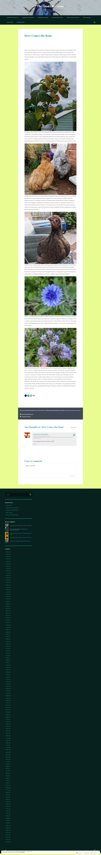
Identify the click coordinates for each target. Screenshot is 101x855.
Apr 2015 (8, 827)
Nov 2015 (8, 811)
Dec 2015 (8, 809)
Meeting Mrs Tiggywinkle (12, 515)
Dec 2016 (8, 785)
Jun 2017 (8, 771)
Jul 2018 (8, 745)
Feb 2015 (8, 832)
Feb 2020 (8, 703)
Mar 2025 (8, 563)
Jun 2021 (8, 665)
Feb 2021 (8, 674)
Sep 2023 (8, 601)
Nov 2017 (8, 759)
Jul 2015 (8, 820)
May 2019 (8, 724)
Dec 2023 (8, 594)
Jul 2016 (8, 794)
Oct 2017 (8, 761)
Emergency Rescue (26, 416)
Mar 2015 (8, 830)
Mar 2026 (8, 552)
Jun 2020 (8, 693)
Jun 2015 (8, 823)
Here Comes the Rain (38, 36)
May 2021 (8, 667)
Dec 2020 (8, 679)
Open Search (94, 22)
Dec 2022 (8, 622)
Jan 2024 (8, 592)
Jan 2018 (8, 757)
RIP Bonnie (9, 505)
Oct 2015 (8, 813)
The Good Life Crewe (50, 6)
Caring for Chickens (28, 17)
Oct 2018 (8, 738)
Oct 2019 (8, 712)
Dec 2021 (8, 651)
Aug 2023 (8, 603)
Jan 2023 (8, 620)
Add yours (73, 427)
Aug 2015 (8, 818)
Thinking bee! (21, 22)
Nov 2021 (8, 653)
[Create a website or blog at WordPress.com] (5, 850)
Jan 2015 (8, 835)
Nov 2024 (8, 570)
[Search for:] (18, 495)
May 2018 (8, 750)
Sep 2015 (8, 816)
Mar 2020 (8, 700)
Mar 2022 (8, 644)
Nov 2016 (8, 787)
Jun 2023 (8, 608)
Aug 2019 (8, 717)
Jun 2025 (8, 556)
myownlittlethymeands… (16, 533)
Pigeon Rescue (28, 537)
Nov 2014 (8, 839)
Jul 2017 (8, 768)
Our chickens (87, 17)
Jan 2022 (8, 648)
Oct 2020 (8, 684)
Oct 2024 (8, 573)
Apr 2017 (8, 776)
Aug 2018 (8, 743)
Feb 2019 (8, 731)
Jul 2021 (8, 662)
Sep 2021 (8, 658)
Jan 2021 (8, 677)
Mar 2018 (8, 754)
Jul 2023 (8, 606)
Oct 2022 (8, 627)
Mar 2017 (8, 778)
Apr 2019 (8, 726)
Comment (72, 475)
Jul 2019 (8, 719)
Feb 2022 (8, 646)
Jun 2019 (8, 721)
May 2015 (8, 825)
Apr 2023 (8, 613)
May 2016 (8, 799)
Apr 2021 (8, 669)
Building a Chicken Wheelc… (25, 525)
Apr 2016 (8, 801)
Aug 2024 (8, 575)
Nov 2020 (8, 681)
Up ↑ (95, 850)
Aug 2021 (8, 660)
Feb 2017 (8, 780)
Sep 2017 (8, 764)
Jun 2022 (8, 636)
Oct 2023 (8, 599)
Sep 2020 (8, 686)
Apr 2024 (8, 585)
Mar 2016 (8, 804)
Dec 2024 (8, 568)
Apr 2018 (8, 752)
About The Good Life (12, 17)
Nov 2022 (8, 625)
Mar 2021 (8, 672)
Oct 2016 (8, 790)
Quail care (10, 22)
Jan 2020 (8, 705)
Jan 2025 (8, 566)
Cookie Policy (23, 852)
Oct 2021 (8, 655)
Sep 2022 (8, 629)
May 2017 (8, 773)
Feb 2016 (8, 806)
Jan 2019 (8, 733)
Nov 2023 (8, 596)
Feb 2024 (8, 589)
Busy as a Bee (9, 512)
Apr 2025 (8, 561)
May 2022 (8, 639)
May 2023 (8, 611)
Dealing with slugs (57, 17)
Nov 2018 (8, 735)
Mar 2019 (8, 728)
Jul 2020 (8, 691)
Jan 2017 (8, 783)
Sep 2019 (8, 714)
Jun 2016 (8, 797)
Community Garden (43, 17)
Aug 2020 (8, 688)
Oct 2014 (8, 842)
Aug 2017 (8, 766)
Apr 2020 (8, 698)
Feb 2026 (8, 554)
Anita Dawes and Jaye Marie (40, 434)
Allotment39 (13, 525)
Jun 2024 (8, 580)
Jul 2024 (8, 578)
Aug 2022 (8, 632)
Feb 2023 (8, 618)
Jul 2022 (8, 634)
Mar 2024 (8, 587)
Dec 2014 (8, 837)
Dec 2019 (8, 707)
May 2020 (8, 695)
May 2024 (8, 582)
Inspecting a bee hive (73, 17)
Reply (74, 435)
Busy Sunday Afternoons (27, 414)
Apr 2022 (8, 641)
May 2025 (8, 559)
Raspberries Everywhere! (12, 510)
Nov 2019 (8, 710)
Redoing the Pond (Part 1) (24, 541)
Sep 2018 (8, 740)
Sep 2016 (8, 792)
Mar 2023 (8, 615)
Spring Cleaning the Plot (12, 508)
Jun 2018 (8, 747)
